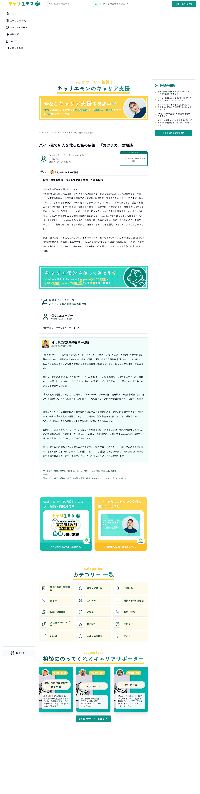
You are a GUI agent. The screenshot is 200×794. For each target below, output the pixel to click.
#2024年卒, (78, 470)
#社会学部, (105, 470)
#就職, (63, 470)
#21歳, (114, 470)
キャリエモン (44, 132)
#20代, (70, 470)
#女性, (57, 470)
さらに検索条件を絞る (114, 3)
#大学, (87, 470)
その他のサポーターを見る (91, 718)
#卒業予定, (95, 470)
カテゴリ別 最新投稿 (171, 132)
